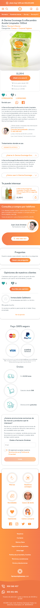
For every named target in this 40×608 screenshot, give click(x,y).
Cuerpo (14, 28)
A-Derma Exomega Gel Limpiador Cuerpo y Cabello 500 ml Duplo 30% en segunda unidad (27, 191)
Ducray (26, 14)
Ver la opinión (20, 314)
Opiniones (12, 519)
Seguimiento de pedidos (20, 546)
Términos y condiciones (20, 559)
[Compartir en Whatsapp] (16, 103)
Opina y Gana (20, 542)
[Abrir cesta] (37, 9)
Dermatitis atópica (10, 147)
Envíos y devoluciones (20, 563)
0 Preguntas (7, 98)
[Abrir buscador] (7, 9)
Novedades (12, 503)
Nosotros (20, 534)
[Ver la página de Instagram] (16, 523)
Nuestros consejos (28, 486)
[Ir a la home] (20, 573)
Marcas (12, 485)
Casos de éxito (28, 503)
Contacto (20, 538)
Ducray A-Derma (13, 26)
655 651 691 (12, 592)
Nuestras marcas (15, 14)
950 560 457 (17, 131)
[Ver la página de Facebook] (10, 523)
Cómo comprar (28, 519)
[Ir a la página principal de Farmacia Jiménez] (20, 9)
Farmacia (5, 14)
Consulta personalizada (19, 129)
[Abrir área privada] (31, 9)
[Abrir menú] (3, 9)
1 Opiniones (21, 98)
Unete (20, 459)
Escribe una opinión (20, 289)
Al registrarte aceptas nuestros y (19, 452)
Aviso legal (20, 550)
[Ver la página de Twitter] (23, 523)
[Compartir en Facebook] (23, 103)
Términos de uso (14, 452)
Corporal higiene (25, 28)
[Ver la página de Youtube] (29, 523)
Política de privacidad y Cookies (20, 555)
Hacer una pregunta (20, 260)
